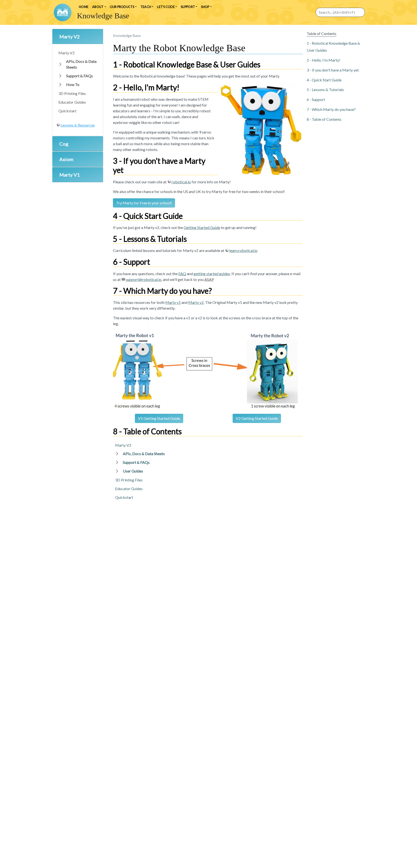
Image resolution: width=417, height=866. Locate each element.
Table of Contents (326, 119)
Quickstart (67, 110)
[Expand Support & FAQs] (60, 76)
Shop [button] (205, 7)
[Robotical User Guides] (62, 12)
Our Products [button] (122, 7)
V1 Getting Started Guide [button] (159, 418)
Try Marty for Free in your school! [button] (144, 202)
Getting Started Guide (202, 227)
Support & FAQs (79, 75)
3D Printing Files (72, 93)
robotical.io (181, 181)
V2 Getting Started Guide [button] (257, 418)
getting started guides (212, 273)
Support (318, 99)
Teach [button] (145, 7)
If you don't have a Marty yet (335, 69)
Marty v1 (173, 302)
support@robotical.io (143, 279)
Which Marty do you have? (334, 109)
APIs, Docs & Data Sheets (81, 64)
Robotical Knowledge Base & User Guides (333, 46)
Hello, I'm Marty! (326, 60)
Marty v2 (196, 302)
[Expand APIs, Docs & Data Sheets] (60, 64)
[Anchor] (264, 64)
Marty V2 (69, 36)
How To (72, 84)
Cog (63, 144)
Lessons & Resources (78, 125)
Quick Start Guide (326, 79)
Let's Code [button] (166, 7)
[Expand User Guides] (117, 471)
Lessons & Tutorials (328, 89)
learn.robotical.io (243, 250)
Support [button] (188, 7)
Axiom (66, 159)
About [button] (98, 7)
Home (83, 7)
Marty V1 (69, 175)
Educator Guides (72, 102)
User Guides (133, 471)
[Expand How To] (60, 84)
